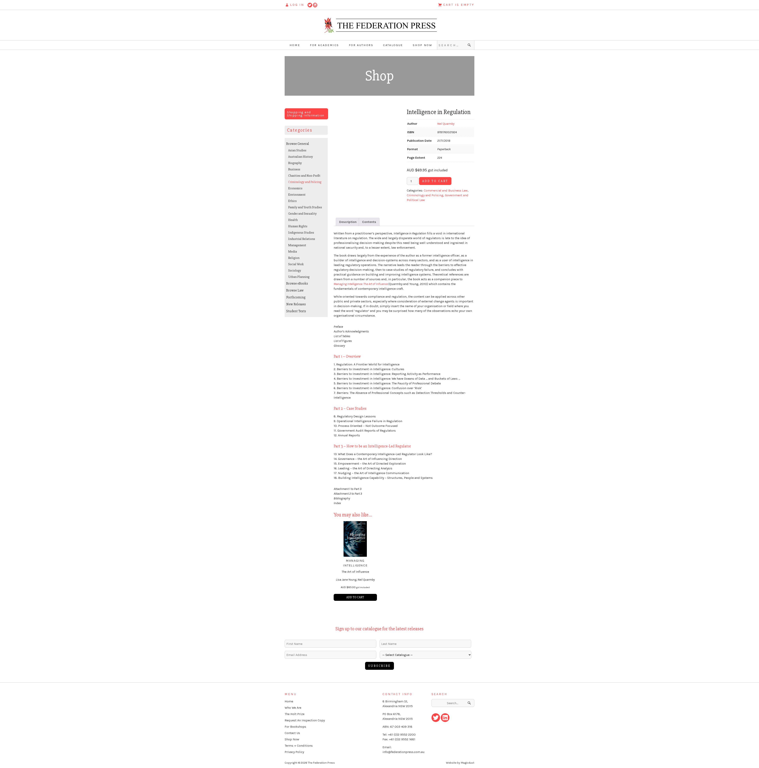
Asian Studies (297, 150)
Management (297, 245)
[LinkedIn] (315, 4)
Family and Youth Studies (305, 207)
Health (293, 220)
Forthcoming (296, 297)
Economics (295, 188)
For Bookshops (295, 726)
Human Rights (297, 226)
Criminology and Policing (425, 195)
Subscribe (379, 666)
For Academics (324, 45)
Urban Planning (299, 277)
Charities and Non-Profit (304, 176)
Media (292, 252)
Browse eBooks (297, 283)
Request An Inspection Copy (305, 720)
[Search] (469, 45)
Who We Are (293, 708)
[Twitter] (310, 4)
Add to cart (435, 181)
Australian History (300, 157)
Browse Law (295, 290)
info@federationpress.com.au (403, 752)
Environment (297, 195)
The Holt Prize (294, 714)
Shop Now (422, 45)
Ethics (292, 201)
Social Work (296, 264)
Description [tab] (348, 222)
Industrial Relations (301, 239)
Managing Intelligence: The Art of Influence (361, 284)
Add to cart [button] (355, 597)
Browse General (297, 144)
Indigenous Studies (301, 233)
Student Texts (296, 311)
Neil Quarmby (445, 123)
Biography (295, 163)
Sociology (294, 271)
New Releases (296, 304)
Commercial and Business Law (446, 190)
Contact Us (292, 733)
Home (295, 45)
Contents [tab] (369, 222)
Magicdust (467, 762)
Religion (293, 258)
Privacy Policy (294, 752)
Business (294, 169)
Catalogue (393, 45)
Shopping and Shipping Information (305, 113)
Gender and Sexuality (302, 214)
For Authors (361, 45)
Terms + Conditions (299, 745)
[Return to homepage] (379, 25)
